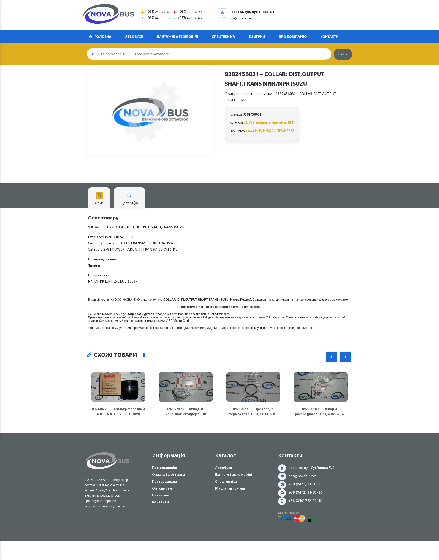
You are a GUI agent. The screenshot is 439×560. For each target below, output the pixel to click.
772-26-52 (190, 11)
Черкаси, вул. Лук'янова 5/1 (312, 468)
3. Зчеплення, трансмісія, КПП (270, 122)
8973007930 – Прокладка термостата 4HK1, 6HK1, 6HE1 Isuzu (253, 411)
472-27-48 (190, 18)
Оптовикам (162, 488)
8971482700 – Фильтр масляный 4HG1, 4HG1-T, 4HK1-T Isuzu (118, 411)
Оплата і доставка (168, 474)
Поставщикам (164, 481)
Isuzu (249, 130)
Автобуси (134, 36)
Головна (102, 36)
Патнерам (161, 495)
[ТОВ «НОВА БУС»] (108, 14)
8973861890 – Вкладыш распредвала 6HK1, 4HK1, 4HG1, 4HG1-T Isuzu (321, 411)
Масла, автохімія (230, 488)
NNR (258, 130)
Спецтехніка (223, 36)
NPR (280, 130)
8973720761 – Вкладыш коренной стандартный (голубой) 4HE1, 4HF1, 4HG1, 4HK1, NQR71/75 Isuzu (186, 411)
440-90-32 (158, 18)
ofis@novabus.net (303, 476)
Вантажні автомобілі (177, 36)
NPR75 (289, 130)
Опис (99, 203)
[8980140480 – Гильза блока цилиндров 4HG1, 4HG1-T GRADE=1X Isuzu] (150, 112)
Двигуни (257, 36)
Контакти (329, 36)
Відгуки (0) (129, 203)
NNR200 (269, 130)
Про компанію (293, 36)
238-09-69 (158, 11)
